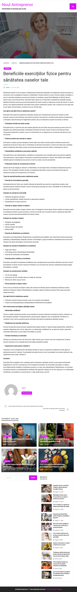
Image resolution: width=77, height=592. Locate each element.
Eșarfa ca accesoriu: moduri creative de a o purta (61, 544)
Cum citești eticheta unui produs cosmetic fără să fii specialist (61, 535)
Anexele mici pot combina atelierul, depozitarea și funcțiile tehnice (60, 487)
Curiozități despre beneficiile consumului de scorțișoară (19, 465)
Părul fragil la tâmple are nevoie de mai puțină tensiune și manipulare (60, 563)
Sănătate (14, 63)
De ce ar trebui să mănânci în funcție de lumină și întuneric (17, 440)
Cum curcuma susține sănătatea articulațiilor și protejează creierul (52, 465)
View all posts (27, 393)
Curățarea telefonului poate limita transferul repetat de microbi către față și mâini (61, 554)
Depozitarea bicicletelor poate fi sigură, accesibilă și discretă (61, 515)
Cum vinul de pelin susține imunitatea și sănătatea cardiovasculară (54, 440)
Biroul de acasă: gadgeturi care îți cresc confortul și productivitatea (61, 525)
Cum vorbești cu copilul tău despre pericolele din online (61, 505)
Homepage (6, 63)
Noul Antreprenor (17, 4)
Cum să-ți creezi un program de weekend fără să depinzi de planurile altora (61, 573)
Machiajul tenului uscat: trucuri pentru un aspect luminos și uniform (60, 496)
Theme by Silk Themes (54, 589)
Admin (8, 87)
